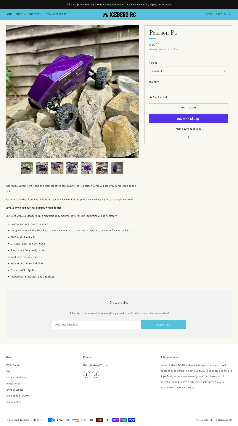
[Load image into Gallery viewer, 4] (72, 168)
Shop (19, 14)
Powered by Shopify (204, 420)
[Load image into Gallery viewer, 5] (87, 168)
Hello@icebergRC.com (95, 365)
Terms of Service (14, 389)
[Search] (230, 14)
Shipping (153, 49)
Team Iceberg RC (56, 14)
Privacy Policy (13, 383)
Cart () (221, 14)
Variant (153, 62)
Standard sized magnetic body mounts (48, 215)
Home (9, 14)
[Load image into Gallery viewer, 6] (102, 168)
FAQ (8, 371)
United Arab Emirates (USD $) (23, 420)
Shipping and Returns (17, 395)
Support (34, 14)
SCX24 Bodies (13, 365)
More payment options (188, 128)
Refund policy (13, 402)
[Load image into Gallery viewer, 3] (57, 168)
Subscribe (163, 324)
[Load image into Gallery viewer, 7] (117, 168)
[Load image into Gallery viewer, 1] (27, 168)
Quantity (154, 81)
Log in (209, 14)
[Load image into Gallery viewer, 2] (42, 168)
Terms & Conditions (16, 377)
